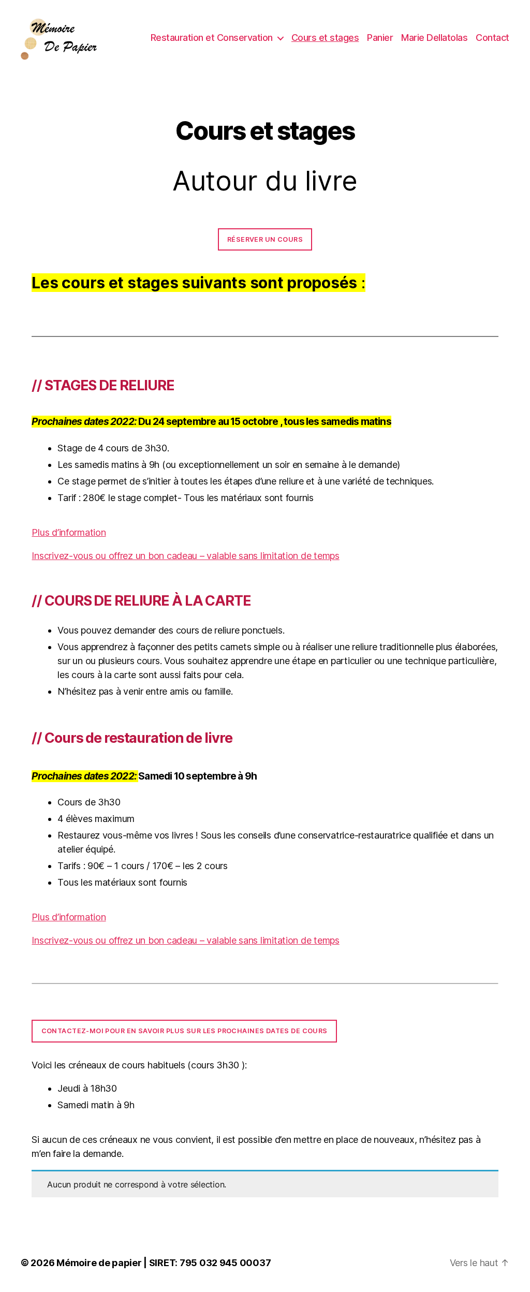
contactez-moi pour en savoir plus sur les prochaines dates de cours (184, 1031)
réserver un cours (265, 239)
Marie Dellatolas (434, 37)
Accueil (45, 81)
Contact (492, 37)
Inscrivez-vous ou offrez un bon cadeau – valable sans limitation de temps (185, 555)
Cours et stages (325, 37)
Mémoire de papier (98, 1262)
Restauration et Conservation (212, 37)
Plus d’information (69, 532)
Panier (380, 37)
